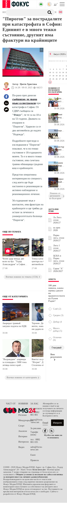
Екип (33, 455)
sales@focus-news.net (36, 448)
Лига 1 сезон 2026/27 (57, 248)
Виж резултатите (56, 355)
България (22, 409)
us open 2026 (56, 228)
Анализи (22, 431)
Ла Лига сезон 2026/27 (57, 220)
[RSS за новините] (51, 430)
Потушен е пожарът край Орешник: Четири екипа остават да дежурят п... (59, 164)
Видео (21, 447)
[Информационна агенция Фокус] (45, 430)
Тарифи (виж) (34, 433)
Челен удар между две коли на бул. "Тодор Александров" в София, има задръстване (14, 261)
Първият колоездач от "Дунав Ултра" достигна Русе (59, 116)
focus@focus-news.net (36, 421)
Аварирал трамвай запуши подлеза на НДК (14, 324)
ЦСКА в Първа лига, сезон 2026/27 (58, 260)
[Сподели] (6, 109)
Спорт (21, 426)
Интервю (22, 436)
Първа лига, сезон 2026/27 (58, 238)
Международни (24, 420)
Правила (34, 460)
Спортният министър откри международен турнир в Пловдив (59, 100)
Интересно (23, 442)
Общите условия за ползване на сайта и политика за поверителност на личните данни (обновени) (33, 475)
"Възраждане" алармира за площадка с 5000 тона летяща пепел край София (14, 362)
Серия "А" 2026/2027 (58, 269)
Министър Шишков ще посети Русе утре (59, 148)
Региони (22, 415)
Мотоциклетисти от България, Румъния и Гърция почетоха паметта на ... (59, 132)
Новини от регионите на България (54, 90)
